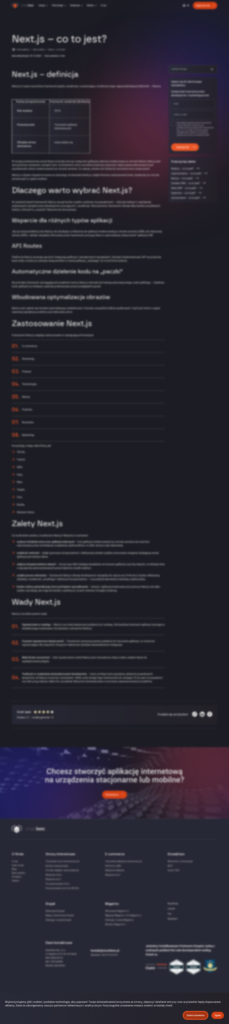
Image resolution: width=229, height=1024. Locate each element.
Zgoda (218, 1015)
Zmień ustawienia (195, 1015)
